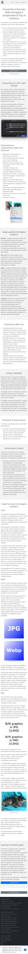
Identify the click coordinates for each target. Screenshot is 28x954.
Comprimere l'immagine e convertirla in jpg (11, 903)
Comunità (17, 2)
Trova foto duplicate (6, 929)
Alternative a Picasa (5, 916)
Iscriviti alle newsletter (6, 940)
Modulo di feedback (6, 938)
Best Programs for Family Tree (8, 925)
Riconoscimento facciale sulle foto (9, 930)
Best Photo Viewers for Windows (9, 914)
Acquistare (23, 2)
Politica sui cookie (12, 952)
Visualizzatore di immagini (7, 901)
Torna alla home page (14, 892)
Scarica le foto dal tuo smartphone (9, 908)
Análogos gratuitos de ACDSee (8, 923)
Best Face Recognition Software (8, 918)
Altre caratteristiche (14, 73)
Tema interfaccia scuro (6, 932)
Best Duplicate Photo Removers (8, 919)
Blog (12, 2)
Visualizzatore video (6, 907)
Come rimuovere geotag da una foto (10, 927)
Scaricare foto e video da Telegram (9, 905)
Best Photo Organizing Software (9, 921)
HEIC (17, 551)
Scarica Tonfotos (14, 70)
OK (25, 949)
